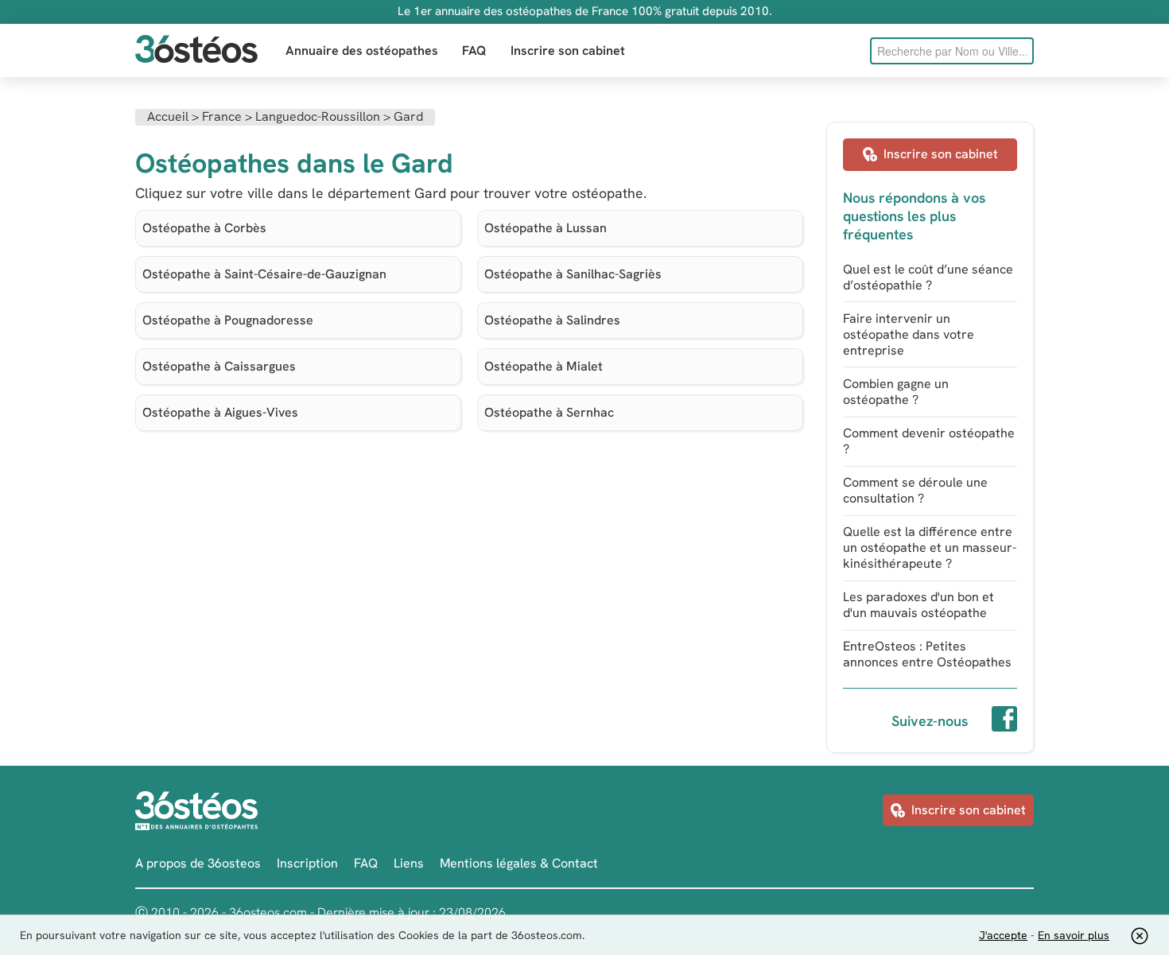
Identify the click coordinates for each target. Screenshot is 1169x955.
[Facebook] (1004, 721)
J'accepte (1003, 935)
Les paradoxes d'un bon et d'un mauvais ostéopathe (918, 604)
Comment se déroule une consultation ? (915, 490)
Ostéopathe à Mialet (543, 366)
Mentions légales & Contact (519, 863)
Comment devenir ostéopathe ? (929, 441)
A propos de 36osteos (198, 863)
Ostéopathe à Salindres (552, 320)
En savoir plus (1073, 935)
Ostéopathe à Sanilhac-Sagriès (573, 274)
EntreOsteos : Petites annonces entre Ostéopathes (927, 654)
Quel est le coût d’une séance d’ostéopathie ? (928, 277)
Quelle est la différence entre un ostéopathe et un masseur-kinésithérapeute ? (929, 547)
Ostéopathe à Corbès (204, 227)
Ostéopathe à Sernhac (549, 412)
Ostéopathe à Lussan (545, 227)
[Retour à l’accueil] (196, 50)
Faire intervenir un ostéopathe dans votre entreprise (908, 334)
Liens (409, 863)
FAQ (474, 50)
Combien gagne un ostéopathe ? (896, 391)
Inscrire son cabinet (568, 50)
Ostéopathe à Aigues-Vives (220, 412)
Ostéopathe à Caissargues (219, 366)
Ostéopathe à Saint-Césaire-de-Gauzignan (264, 274)
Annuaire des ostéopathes (361, 50)
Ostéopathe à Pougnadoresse (227, 320)
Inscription (307, 863)
